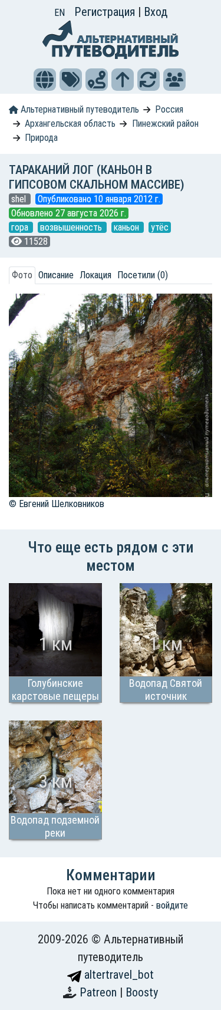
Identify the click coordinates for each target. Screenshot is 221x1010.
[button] (45, 79)
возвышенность (72, 227)
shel (19, 199)
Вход (155, 12)
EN (59, 12)
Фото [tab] (22, 275)
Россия (169, 109)
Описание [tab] (56, 275)
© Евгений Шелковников (56, 503)
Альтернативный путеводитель (78, 109)
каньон (127, 227)
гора (21, 227)
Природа (41, 137)
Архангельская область (70, 123)
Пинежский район (165, 123)
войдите (172, 905)
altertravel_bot (117, 975)
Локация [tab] (95, 275)
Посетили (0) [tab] (142, 275)
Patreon (100, 992)
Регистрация (106, 12)
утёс (160, 227)
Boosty (142, 992)
